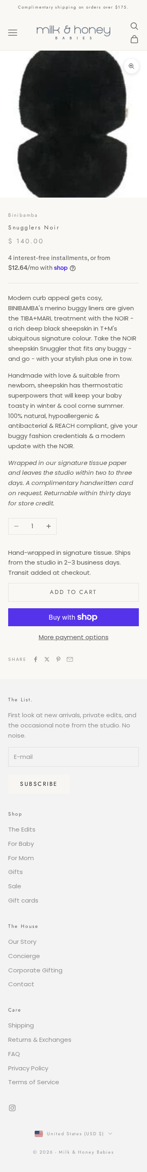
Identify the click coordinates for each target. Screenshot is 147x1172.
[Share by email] (70, 659)
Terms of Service (33, 1082)
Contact (21, 984)
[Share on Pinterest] (58, 659)
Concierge (24, 956)
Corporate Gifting (35, 970)
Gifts (15, 871)
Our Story (22, 941)
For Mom (21, 858)
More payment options (74, 637)
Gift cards (23, 900)
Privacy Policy (28, 1068)
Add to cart (73, 592)
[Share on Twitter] (47, 659)
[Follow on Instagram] (12, 1108)
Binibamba (23, 215)
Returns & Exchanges (39, 1039)
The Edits (22, 829)
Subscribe (39, 784)
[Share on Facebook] (35, 659)
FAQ (14, 1054)
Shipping (21, 1025)
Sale (14, 886)
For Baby (21, 843)
